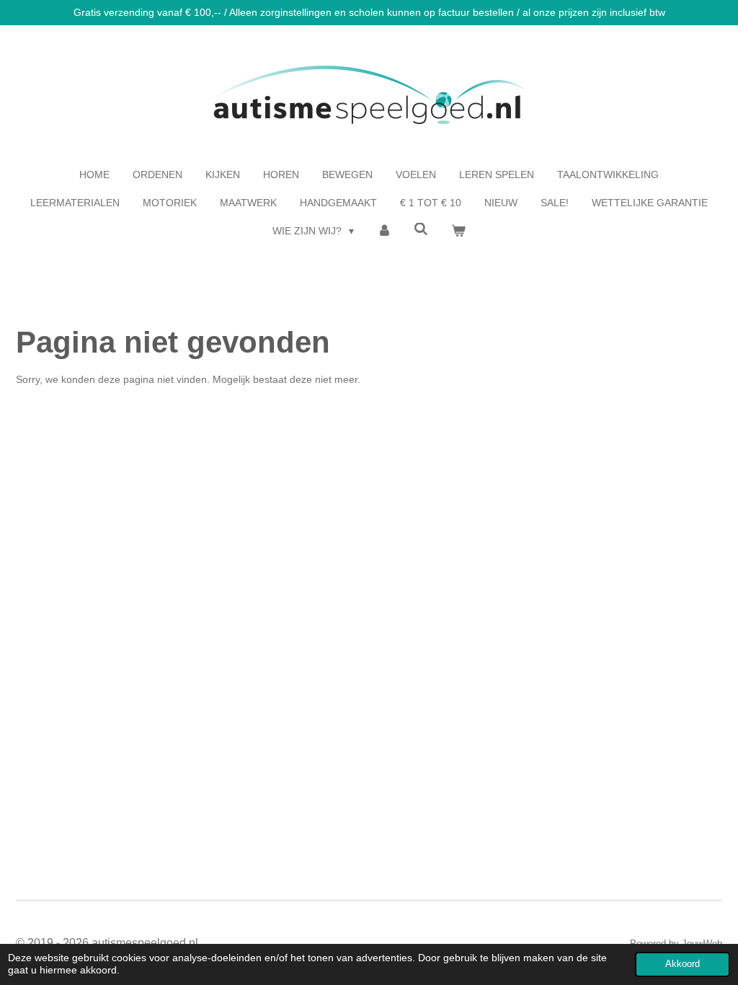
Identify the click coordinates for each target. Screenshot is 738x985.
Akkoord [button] (682, 964)
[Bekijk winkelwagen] (458, 231)
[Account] (384, 231)
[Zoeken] (421, 229)
